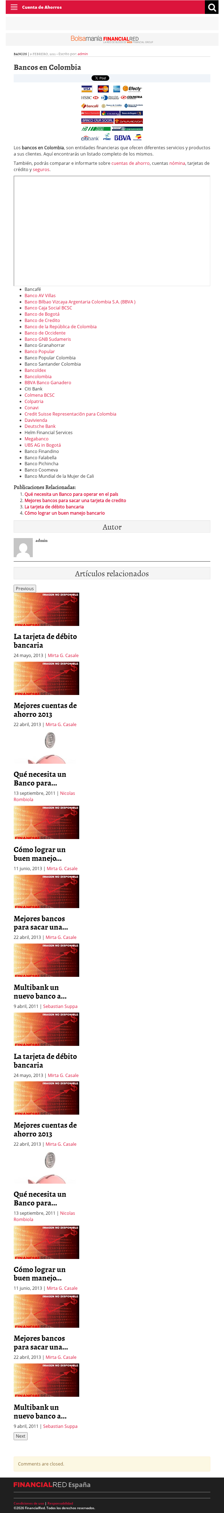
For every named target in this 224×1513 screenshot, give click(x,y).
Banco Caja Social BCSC (48, 308)
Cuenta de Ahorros (42, 7)
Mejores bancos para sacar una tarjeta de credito (75, 500)
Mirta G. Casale (63, 655)
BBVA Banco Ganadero (48, 383)
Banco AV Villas (40, 296)
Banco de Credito (42, 320)
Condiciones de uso (29, 1503)
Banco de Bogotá (42, 314)
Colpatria (34, 401)
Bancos (20, 53)
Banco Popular (40, 351)
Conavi (32, 408)
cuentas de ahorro (130, 163)
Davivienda (36, 420)
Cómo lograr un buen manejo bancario (65, 513)
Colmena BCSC (40, 395)
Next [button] (20, 1436)
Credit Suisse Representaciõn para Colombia (70, 414)
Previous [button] (25, 589)
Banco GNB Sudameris (48, 339)
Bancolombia (38, 377)
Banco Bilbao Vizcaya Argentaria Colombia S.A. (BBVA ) (80, 302)
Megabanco (37, 439)
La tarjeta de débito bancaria (54, 507)
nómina (177, 163)
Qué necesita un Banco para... (40, 778)
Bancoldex (35, 370)
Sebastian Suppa (60, 1006)
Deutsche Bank (40, 426)
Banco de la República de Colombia (61, 327)
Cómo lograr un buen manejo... (40, 853)
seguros (41, 169)
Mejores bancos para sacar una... (41, 922)
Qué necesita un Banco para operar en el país (71, 494)
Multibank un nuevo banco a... (40, 991)
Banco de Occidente (45, 333)
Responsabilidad (60, 1503)
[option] (46, 626)
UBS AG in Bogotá (43, 445)
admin (83, 53)
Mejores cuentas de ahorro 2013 (45, 709)
